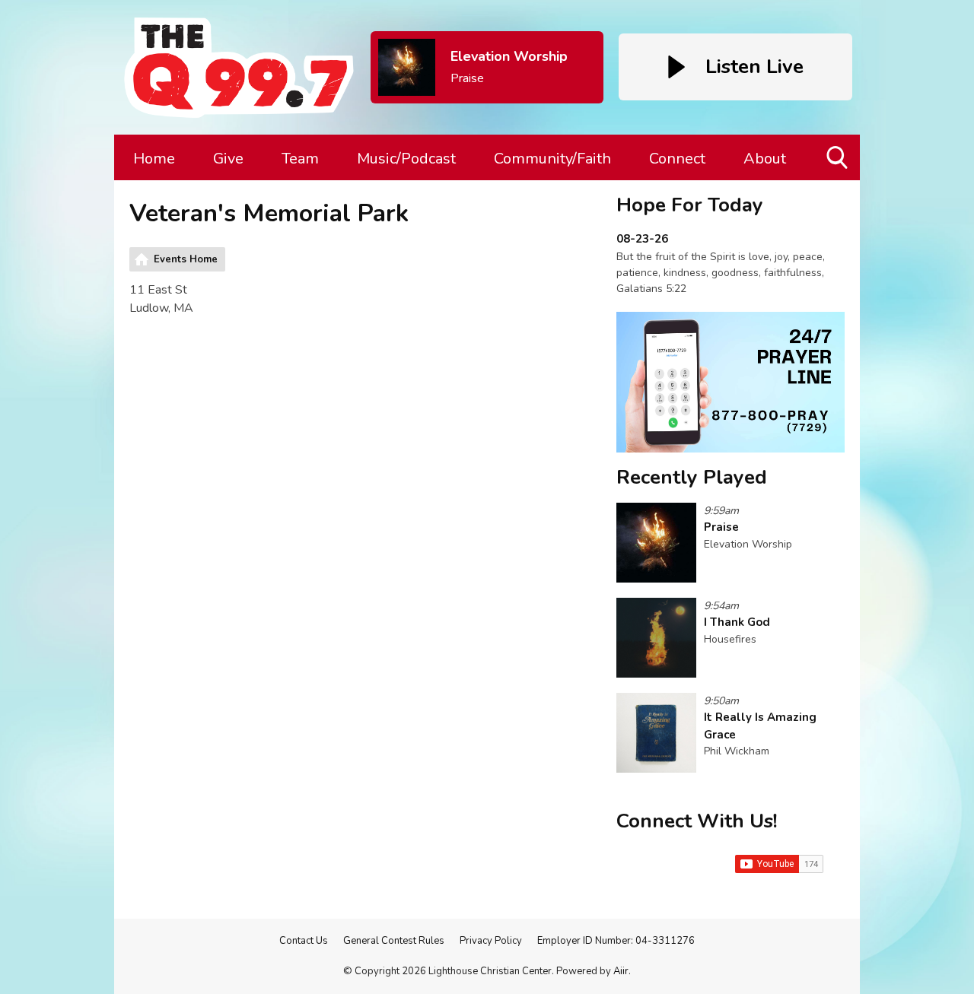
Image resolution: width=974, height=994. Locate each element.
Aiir (621, 971)
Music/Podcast (406, 158)
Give (228, 158)
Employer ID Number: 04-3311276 (616, 941)
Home (154, 158)
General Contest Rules (393, 941)
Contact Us (303, 941)
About (764, 158)
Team (300, 158)
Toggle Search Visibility (838, 179)
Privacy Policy (491, 941)
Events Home (186, 259)
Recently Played (691, 477)
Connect (677, 158)
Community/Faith (552, 158)
